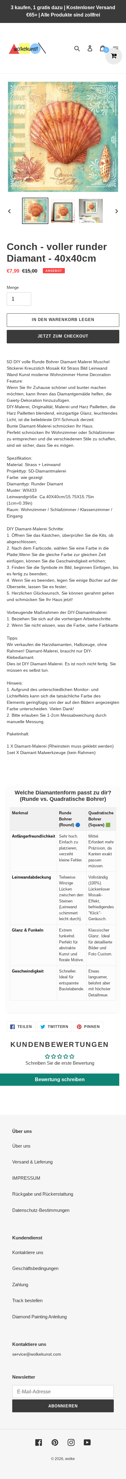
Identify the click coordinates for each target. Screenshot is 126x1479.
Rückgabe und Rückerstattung (42, 1194)
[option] (35, 211)
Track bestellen (27, 1300)
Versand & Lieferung (32, 1161)
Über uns (21, 1145)
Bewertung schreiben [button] (60, 1079)
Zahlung (20, 1284)
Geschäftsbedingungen (35, 1268)
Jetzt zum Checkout (63, 336)
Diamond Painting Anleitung (39, 1316)
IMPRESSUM (26, 1178)
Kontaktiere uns (27, 1252)
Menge (13, 287)
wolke (70, 1459)
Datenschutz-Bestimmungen (40, 1210)
